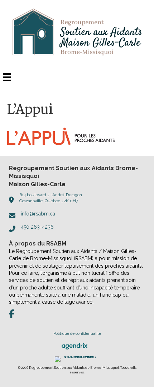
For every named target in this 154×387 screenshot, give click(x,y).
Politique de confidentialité (77, 333)
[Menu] (7, 77)
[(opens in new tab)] (74, 346)
